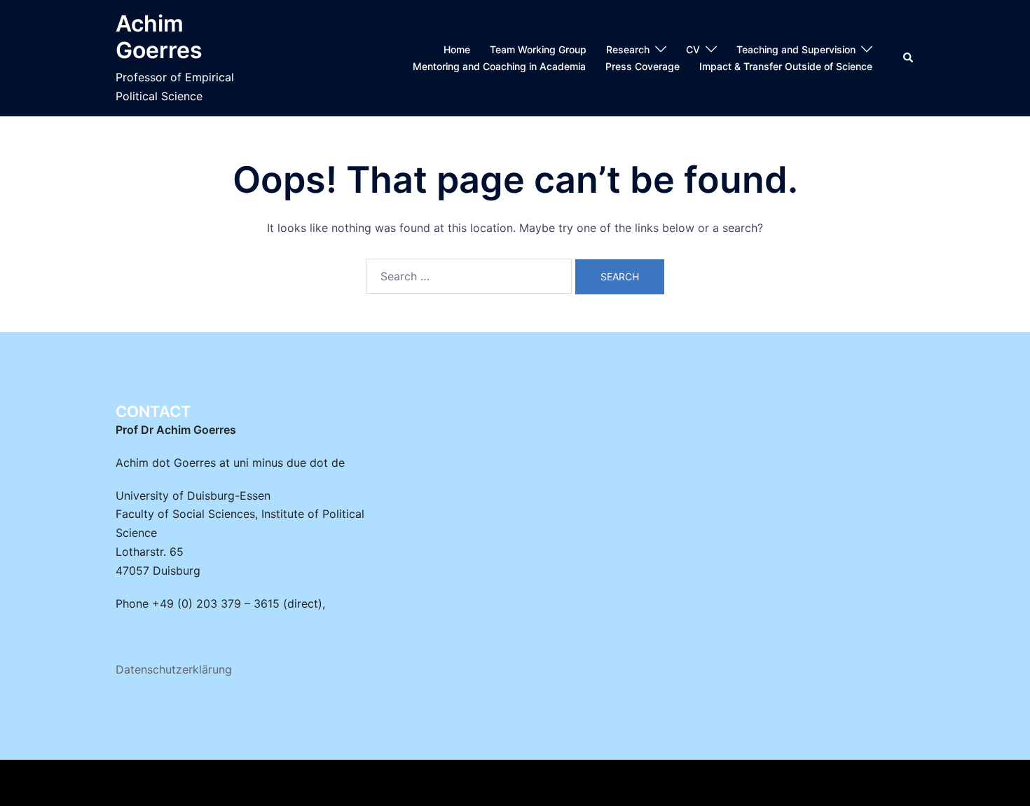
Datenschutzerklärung (174, 669)
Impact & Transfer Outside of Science (785, 66)
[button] (908, 58)
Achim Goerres (159, 37)
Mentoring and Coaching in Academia (499, 66)
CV (693, 49)
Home (457, 49)
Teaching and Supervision (796, 49)
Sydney (377, 783)
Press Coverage (642, 66)
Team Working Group (538, 49)
